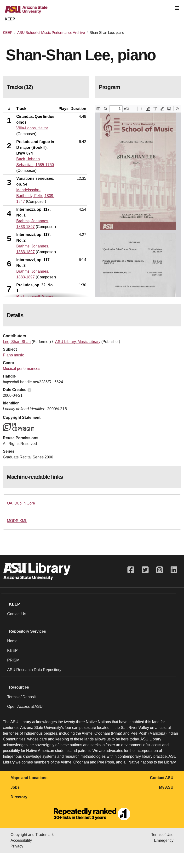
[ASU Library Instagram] (159, 570)
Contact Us (16, 614)
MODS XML (17, 521)
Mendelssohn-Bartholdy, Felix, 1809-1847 (35, 196)
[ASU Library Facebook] (131, 570)
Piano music (13, 355)
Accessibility (21, 840)
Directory (19, 797)
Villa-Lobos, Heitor (32, 128)
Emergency (163, 840)
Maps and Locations (29, 778)
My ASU (166, 787)
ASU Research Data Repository (34, 670)
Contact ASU (161, 778)
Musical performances (21, 368)
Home (12, 641)
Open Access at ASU (25, 706)
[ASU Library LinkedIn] (174, 570)
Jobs (15, 787)
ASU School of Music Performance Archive (51, 33)
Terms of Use (162, 835)
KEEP (10, 19)
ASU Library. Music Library (77, 342)
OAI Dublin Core (21, 503)
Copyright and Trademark (32, 835)
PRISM (13, 660)
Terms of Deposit (21, 697)
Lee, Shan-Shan (17, 342)
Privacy (17, 846)
